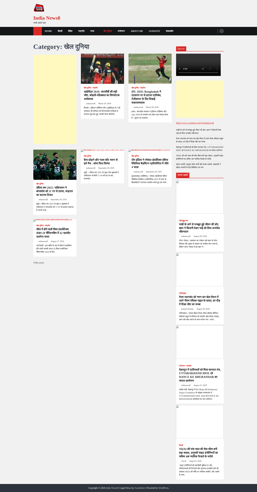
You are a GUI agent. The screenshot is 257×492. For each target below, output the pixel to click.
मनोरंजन (121, 31)
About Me (137, 31)
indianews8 (90, 104)
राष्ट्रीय (81, 31)
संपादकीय (169, 31)
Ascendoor (140, 488)
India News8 (46, 18)
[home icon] (37, 31)
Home (48, 31)
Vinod (183, 461)
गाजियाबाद (182, 293)
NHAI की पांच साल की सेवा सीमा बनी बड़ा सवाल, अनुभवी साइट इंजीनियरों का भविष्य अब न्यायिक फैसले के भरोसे (198, 452)
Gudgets (154, 31)
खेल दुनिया (107, 31)
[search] (221, 31)
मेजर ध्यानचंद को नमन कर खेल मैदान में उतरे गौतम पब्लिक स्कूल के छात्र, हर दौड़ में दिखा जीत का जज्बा (199, 300)
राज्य (92, 31)
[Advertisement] (54, 99)
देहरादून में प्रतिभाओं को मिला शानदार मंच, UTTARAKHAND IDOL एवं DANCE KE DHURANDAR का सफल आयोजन (200, 375)
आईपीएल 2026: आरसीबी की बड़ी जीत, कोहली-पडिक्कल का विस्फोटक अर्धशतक (102, 95)
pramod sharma (187, 309)
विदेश (70, 31)
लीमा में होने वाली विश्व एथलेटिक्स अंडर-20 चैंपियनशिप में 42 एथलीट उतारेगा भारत (53, 233)
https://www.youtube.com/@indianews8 (195, 123)
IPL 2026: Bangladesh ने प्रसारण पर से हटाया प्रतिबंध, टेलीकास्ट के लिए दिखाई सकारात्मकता (146, 97)
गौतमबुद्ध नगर (183, 221)
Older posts (38, 262)
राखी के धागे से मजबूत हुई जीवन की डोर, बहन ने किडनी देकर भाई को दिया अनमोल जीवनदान (199, 228)
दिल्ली (60, 31)
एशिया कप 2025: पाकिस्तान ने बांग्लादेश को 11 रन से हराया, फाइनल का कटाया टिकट (54, 191)
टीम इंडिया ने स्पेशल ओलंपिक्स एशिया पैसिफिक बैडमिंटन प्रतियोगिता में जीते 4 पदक (150, 163)
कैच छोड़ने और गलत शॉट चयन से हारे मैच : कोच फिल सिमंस (101, 161)
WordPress (163, 488)
